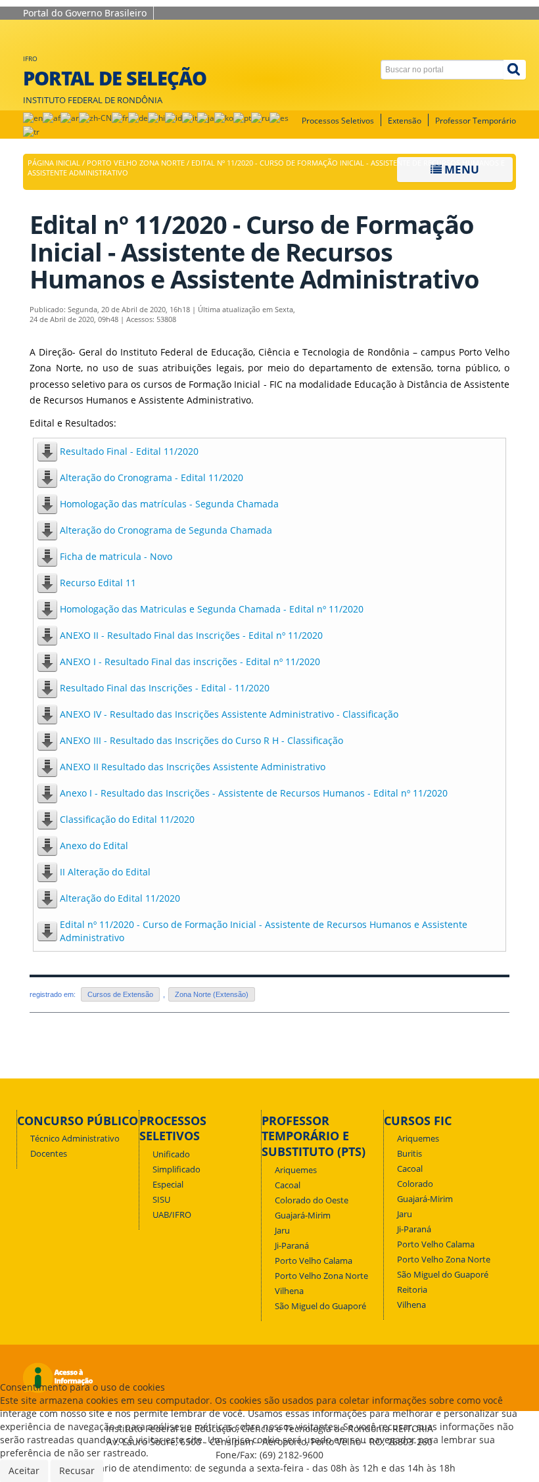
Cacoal (287, 1185)
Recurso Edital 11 (98, 582)
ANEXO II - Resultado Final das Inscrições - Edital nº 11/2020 (191, 635)
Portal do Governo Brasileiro (85, 13)
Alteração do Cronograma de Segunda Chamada (166, 530)
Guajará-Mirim (303, 1215)
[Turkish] (31, 131)
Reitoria (412, 1289)
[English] (33, 117)
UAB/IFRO (171, 1214)
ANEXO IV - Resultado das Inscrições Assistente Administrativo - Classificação (229, 714)
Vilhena (289, 1291)
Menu (460, 169)
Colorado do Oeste (311, 1200)
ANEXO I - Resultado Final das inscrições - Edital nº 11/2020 (190, 661)
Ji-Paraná (292, 1245)
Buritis (409, 1153)
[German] (138, 117)
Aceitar (24, 1470)
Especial (167, 1184)
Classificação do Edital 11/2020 (127, 819)
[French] (120, 117)
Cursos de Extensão (120, 994)
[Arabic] (69, 117)
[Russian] (260, 117)
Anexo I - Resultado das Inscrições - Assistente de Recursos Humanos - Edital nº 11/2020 (254, 793)
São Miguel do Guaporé (320, 1306)
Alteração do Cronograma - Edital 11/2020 (151, 477)
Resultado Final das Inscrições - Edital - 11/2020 (165, 688)
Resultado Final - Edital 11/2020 (129, 451)
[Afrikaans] (51, 117)
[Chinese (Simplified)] (95, 117)
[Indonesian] (173, 117)
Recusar (77, 1470)
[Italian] (189, 117)
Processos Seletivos (338, 120)
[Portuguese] (242, 117)
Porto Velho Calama (313, 1260)
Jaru (282, 1230)
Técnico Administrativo (75, 1138)
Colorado (415, 1184)
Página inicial (54, 163)
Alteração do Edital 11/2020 (120, 898)
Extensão (404, 120)
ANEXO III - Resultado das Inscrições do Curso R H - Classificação (201, 740)
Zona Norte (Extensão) (211, 994)
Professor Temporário (475, 120)
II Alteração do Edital (105, 872)
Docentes (48, 1153)
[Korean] (223, 117)
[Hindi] (156, 117)
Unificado (171, 1154)
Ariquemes (296, 1170)
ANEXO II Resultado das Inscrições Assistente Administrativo (192, 766)
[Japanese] (205, 117)
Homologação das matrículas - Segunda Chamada (169, 504)
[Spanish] (279, 117)
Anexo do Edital (94, 845)
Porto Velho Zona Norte (136, 163)
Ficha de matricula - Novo (116, 556)
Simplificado (176, 1169)
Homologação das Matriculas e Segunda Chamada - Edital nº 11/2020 (211, 609)
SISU (161, 1199)
